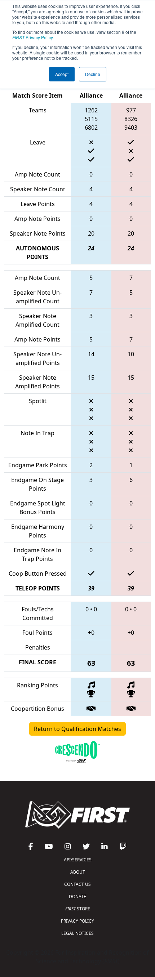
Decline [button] (92, 74)
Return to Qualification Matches (77, 729)
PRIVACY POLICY (77, 921)
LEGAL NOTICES (77, 933)
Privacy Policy (32, 37)
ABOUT (77, 872)
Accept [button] (61, 74)
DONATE (77, 896)
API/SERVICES (78, 860)
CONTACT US (77, 884)
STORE (77, 909)
